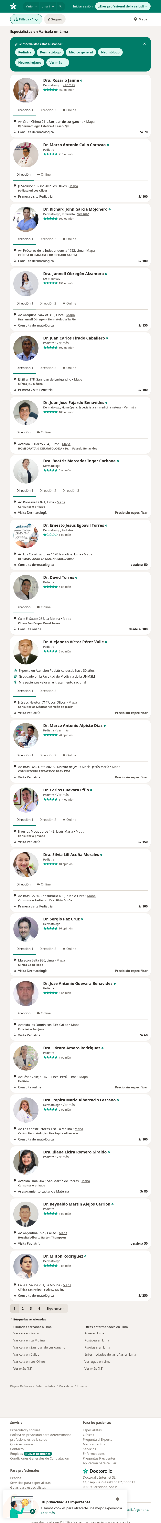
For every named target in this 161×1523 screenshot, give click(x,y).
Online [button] (71, 110)
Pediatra (25, 52)
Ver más (55, 62)
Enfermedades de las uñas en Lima (110, 1354)
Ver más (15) (93, 1368)
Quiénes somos (21, 1444)
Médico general (81, 52)
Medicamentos (94, 1444)
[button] (144, 44)
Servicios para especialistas (30, 1483)
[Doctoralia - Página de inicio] (15, 6)
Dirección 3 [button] (70, 490)
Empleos (30, 1453)
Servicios (89, 1449)
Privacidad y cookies (25, 1430)
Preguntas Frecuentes (99, 1458)
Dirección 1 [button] (24, 110)
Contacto (17, 1449)
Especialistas (92, 1430)
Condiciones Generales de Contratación (39, 1458)
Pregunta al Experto (98, 1439)
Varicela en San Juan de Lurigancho (39, 1347)
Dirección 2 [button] (47, 110)
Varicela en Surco (26, 1333)
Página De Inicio (21, 1386)
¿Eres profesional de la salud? (121, 6)
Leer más (48, 1513)
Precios (15, 1478)
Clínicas (88, 1435)
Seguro (56, 19)
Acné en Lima (94, 1333)
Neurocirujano (29, 62)
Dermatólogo (50, 52)
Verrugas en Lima (97, 1361)
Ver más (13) (22, 1368)
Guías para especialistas (28, 1487)
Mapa (143, 19)
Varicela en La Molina (29, 1340)
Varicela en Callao (26, 1354)
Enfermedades (45, 1386)
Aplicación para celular (99, 1463)
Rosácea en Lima (96, 1340)
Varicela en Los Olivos (29, 1361)
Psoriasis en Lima (97, 1347)
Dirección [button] (23, 174)
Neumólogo (110, 52)
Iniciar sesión (83, 6)
